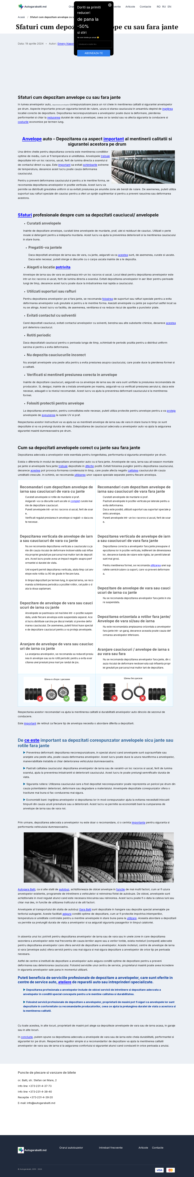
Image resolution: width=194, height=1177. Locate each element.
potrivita (63, 267)
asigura (66, 913)
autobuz (64, 889)
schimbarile (90, 164)
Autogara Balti (26, 889)
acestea (123, 254)
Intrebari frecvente (111, 1147)
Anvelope (32, 138)
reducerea (53, 117)
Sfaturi (25, 215)
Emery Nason (66, 43)
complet (75, 501)
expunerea (48, 415)
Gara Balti (85, 909)
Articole (130, 6)
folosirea (107, 298)
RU (164, 6)
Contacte (145, 6)
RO (158, 6)
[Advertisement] (97, 66)
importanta (138, 822)
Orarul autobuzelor (71, 1147)
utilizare (132, 918)
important (113, 138)
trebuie (105, 156)
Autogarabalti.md (35, 6)
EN (169, 6)
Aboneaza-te (94, 53)
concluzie (27, 1037)
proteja (171, 410)
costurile (23, 121)
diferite (89, 466)
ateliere (64, 982)
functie (120, 889)
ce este (31, 740)
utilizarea (80, 474)
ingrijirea (167, 108)
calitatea (133, 470)
